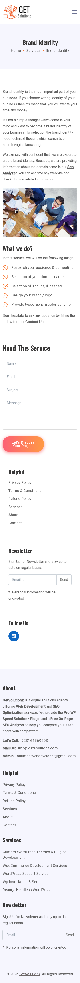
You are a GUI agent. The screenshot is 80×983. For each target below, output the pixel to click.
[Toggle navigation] (74, 12)
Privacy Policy (19, 482)
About (13, 515)
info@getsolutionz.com (38, 748)
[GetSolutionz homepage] (17, 12)
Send (64, 580)
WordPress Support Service (25, 873)
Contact (15, 523)
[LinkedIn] (13, 636)
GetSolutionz (29, 974)
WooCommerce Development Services (35, 865)
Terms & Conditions (25, 490)
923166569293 (34, 740)
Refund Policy (19, 498)
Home (16, 50)
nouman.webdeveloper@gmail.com (46, 756)
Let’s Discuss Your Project (23, 444)
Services (33, 50)
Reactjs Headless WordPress (27, 889)
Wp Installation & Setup (22, 881)
